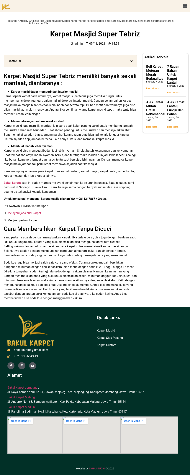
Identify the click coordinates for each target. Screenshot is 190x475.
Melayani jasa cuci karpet (24, 213)
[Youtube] (32, 365)
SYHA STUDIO (97, 468)
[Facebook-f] (10, 365)
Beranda (12, 20)
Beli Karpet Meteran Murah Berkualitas (154, 72)
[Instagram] (21, 365)
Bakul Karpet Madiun (21, 407)
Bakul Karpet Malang (21, 397)
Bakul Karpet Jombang (22, 387)
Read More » (152, 88)
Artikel (23, 20)
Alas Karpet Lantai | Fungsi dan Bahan (175, 108)
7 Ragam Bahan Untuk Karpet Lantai (173, 74)
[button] (185, 6)
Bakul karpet (12, 183)
